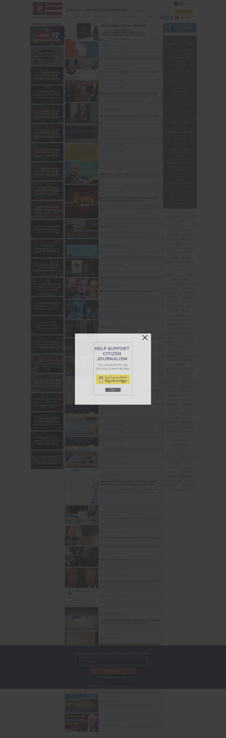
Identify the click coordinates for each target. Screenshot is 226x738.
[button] (113, 396)
